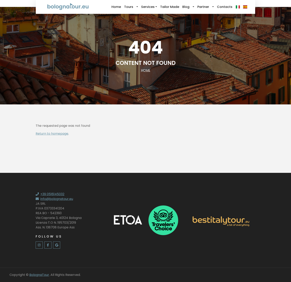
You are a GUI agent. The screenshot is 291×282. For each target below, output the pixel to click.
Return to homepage (52, 133)
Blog (185, 7)
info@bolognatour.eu (56, 199)
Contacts (224, 7)
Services (148, 7)
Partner (203, 7)
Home (116, 7)
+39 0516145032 (52, 194)
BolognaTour (39, 275)
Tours (128, 7)
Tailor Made (169, 7)
